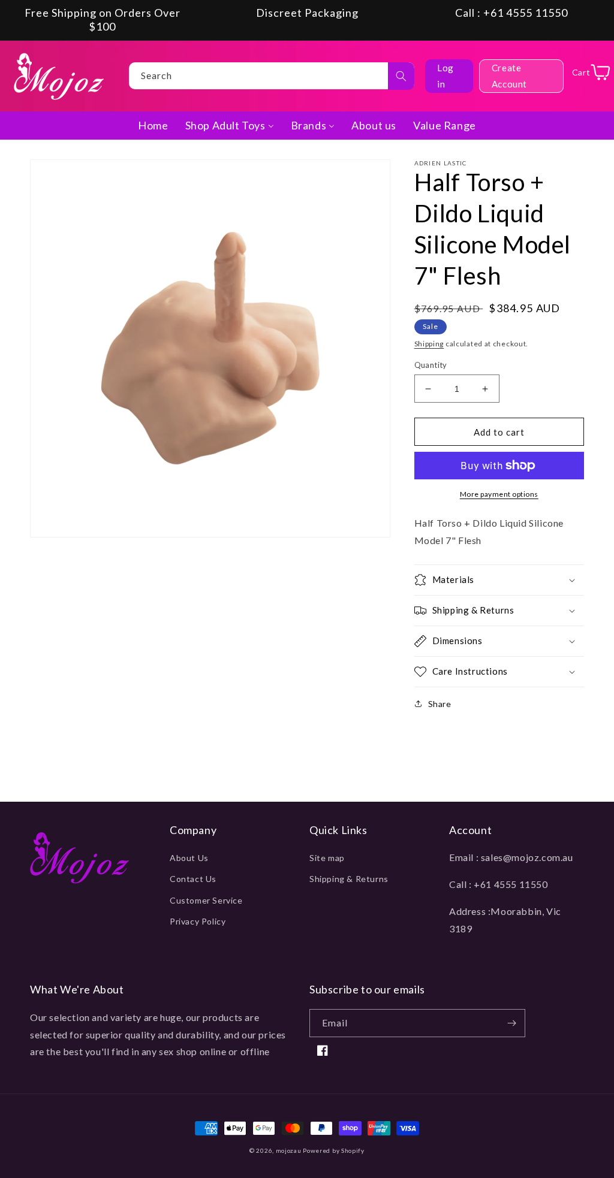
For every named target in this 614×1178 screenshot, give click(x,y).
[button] (499, 580)
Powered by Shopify (334, 1150)
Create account (509, 75)
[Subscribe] (511, 1023)
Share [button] (440, 704)
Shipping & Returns (349, 879)
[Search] (401, 76)
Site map (327, 858)
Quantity (430, 365)
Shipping (429, 343)
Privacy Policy (197, 921)
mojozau (289, 1150)
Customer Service (206, 900)
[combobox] (271, 75)
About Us (189, 858)
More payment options (499, 494)
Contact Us (193, 879)
